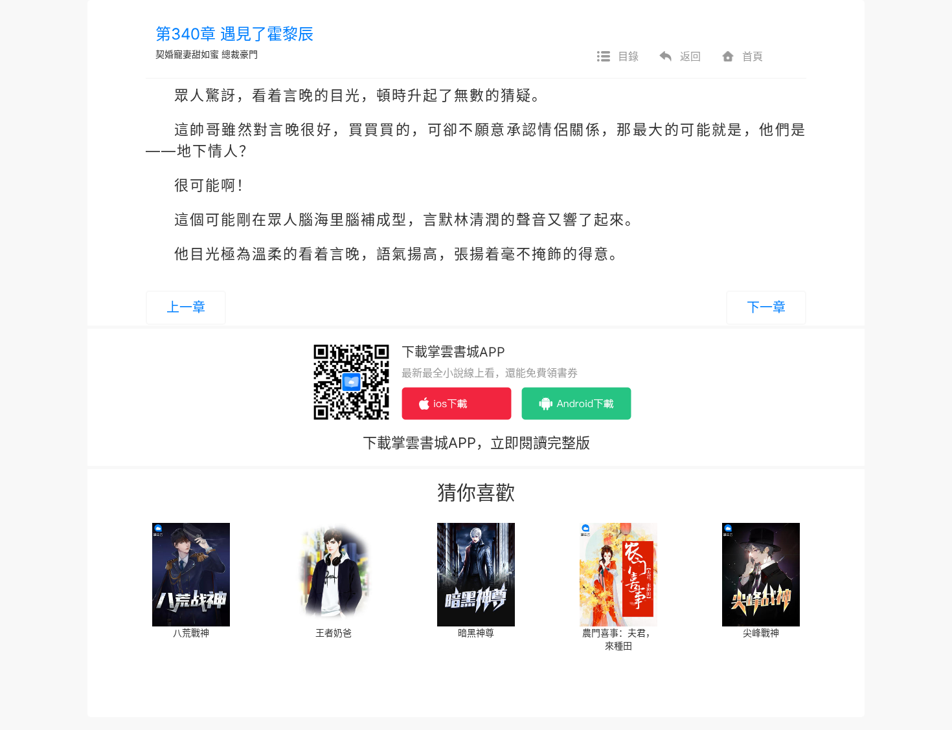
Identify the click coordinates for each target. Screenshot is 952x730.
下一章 (766, 307)
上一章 (185, 307)
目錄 (628, 56)
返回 (690, 56)
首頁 (752, 56)
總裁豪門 (239, 54)
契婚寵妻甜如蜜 (187, 54)
